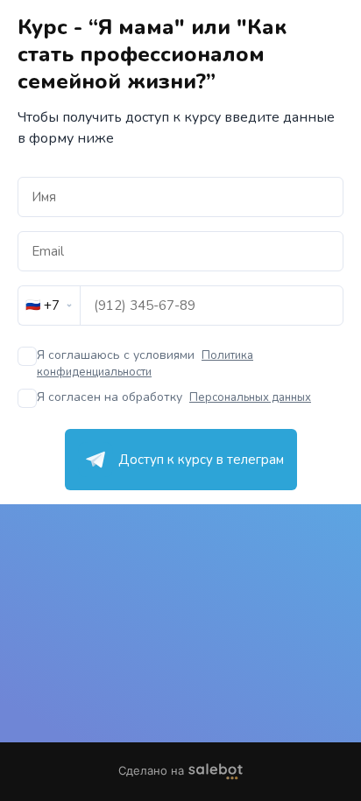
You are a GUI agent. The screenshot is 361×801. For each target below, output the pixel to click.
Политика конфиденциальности (145, 364)
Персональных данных (250, 397)
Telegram (181, 459)
